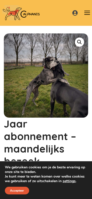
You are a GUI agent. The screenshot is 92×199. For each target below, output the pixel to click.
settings (69, 181)
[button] (79, 42)
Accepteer (17, 191)
